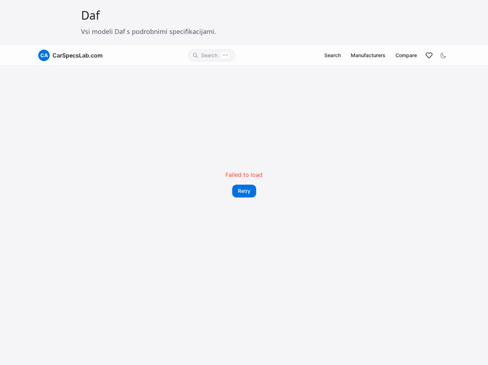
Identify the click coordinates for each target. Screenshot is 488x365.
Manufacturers (368, 55)
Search (332, 55)
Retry (244, 191)
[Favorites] (429, 55)
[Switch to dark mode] (443, 55)
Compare (406, 55)
